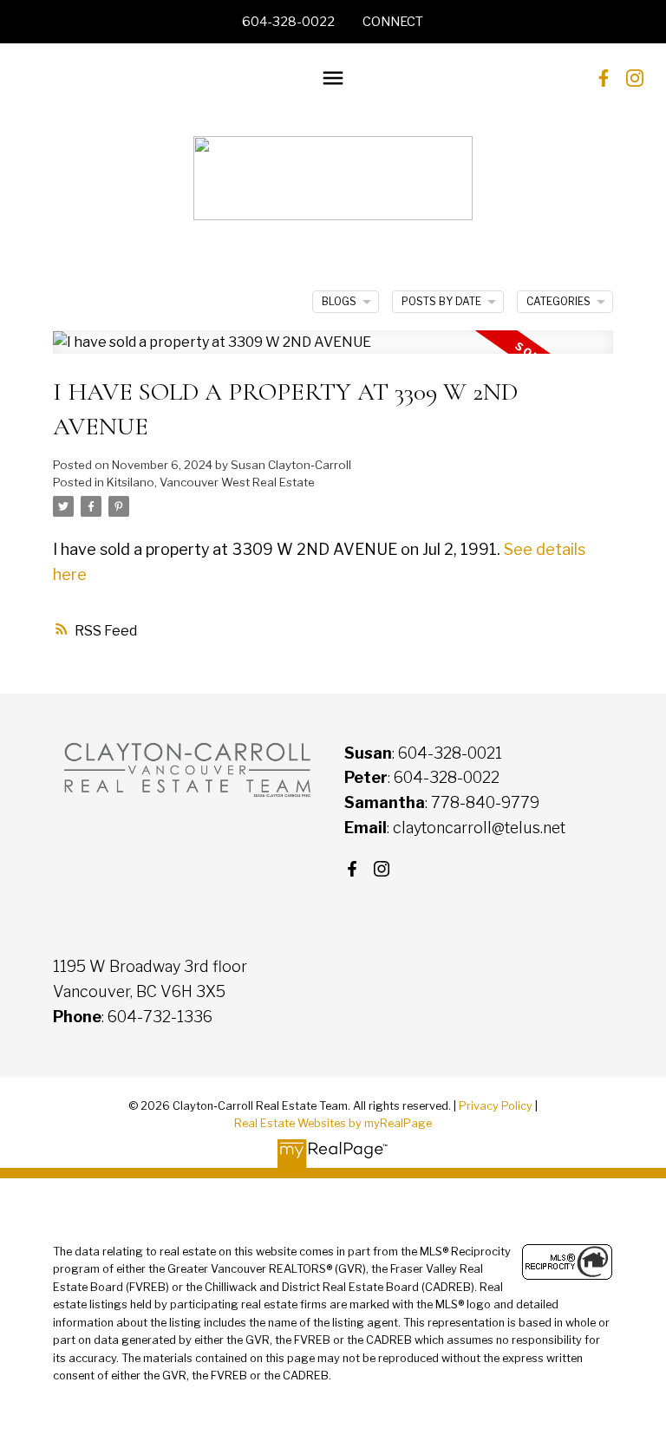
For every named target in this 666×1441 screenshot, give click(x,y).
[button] (288, 21)
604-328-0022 (288, 21)
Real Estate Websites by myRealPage (333, 1123)
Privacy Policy (495, 1105)
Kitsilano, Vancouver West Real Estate (211, 482)
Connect (392, 21)
